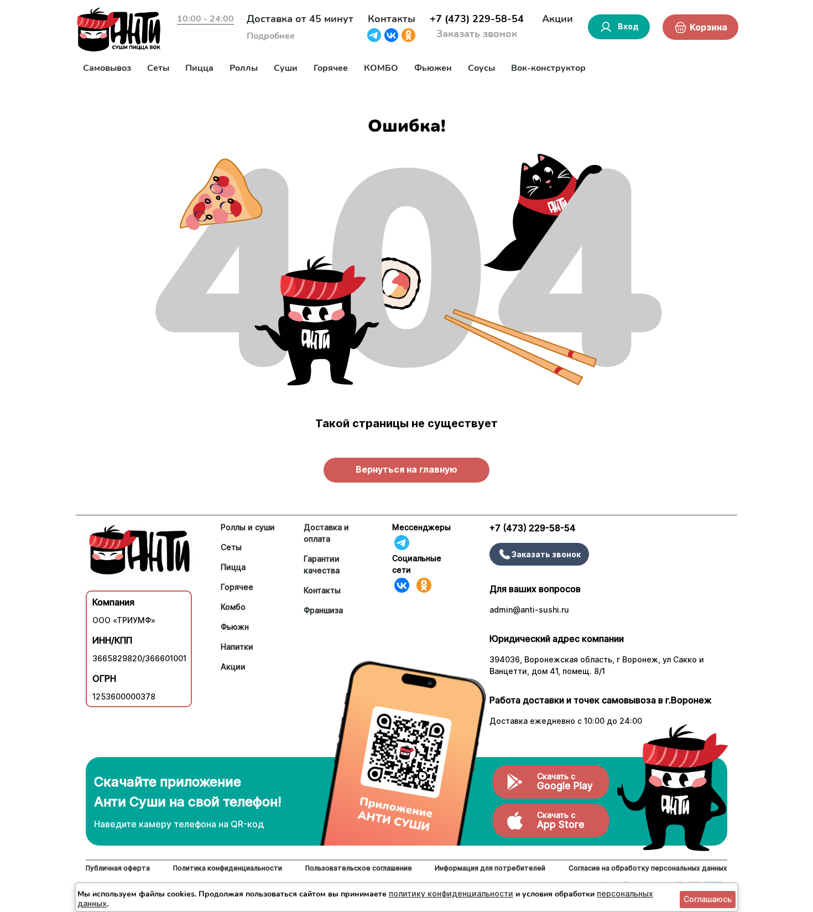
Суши (286, 68)
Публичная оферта (118, 868)
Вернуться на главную (406, 469)
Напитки (237, 646)
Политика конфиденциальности (227, 868)
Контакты (391, 18)
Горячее (331, 68)
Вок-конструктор (548, 68)
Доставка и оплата (326, 532)
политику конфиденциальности (451, 893)
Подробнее (271, 36)
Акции (557, 18)
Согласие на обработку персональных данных (648, 868)
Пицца (199, 68)
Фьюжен (433, 68)
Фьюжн (235, 626)
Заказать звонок (476, 33)
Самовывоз (107, 68)
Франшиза (323, 610)
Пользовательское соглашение (358, 868)
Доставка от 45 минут (300, 18)
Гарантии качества (322, 564)
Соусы (481, 68)
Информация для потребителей (490, 868)
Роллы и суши (248, 527)
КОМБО (381, 68)
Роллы (244, 68)
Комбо (233, 607)
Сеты (158, 68)
